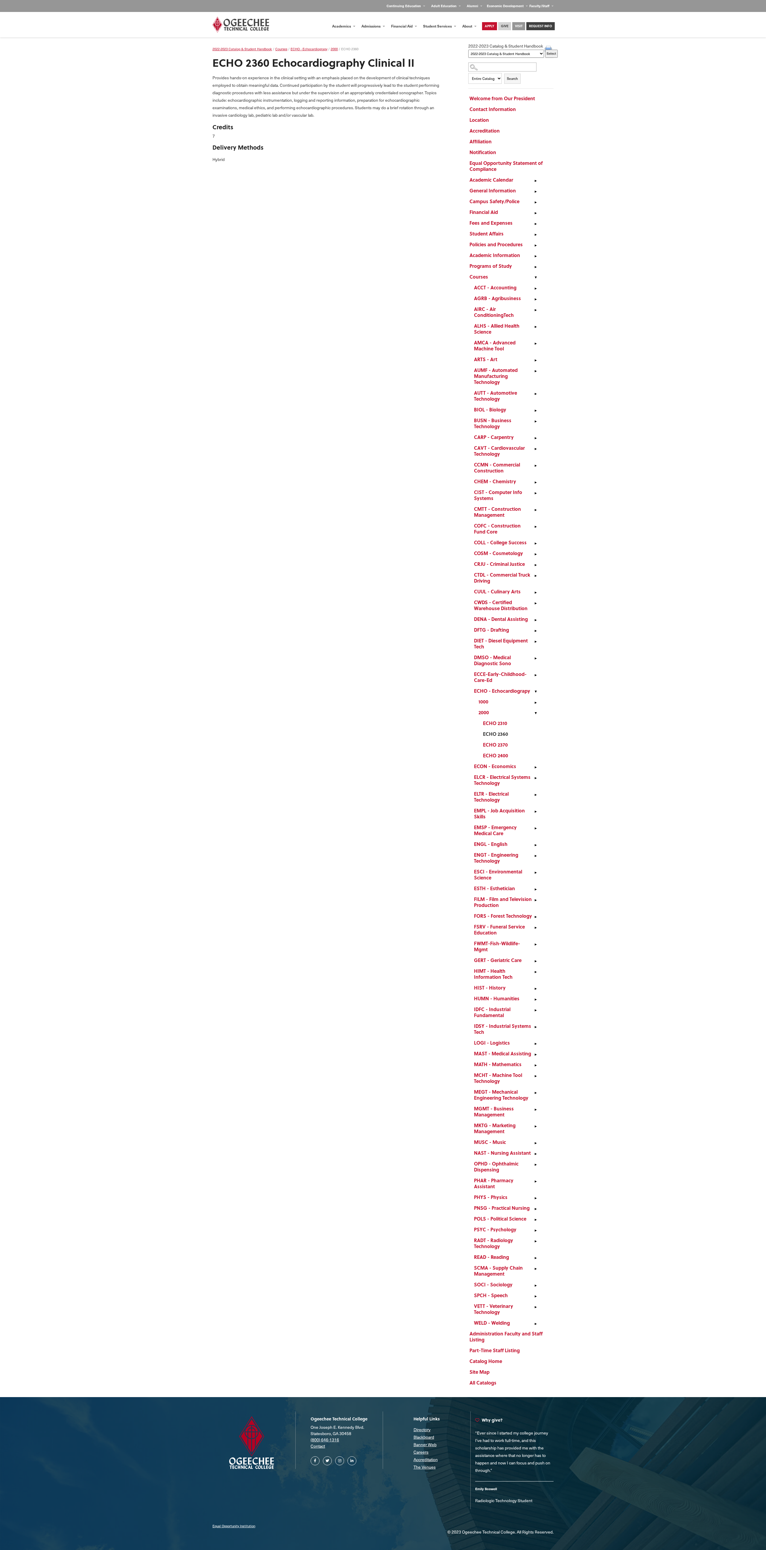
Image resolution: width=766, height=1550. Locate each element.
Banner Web (425, 1444)
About (467, 26)
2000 (483, 712)
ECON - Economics (495, 766)
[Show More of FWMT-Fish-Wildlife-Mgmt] (536, 944)
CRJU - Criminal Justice (499, 563)
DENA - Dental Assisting (501, 619)
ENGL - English (490, 844)
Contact (318, 1446)
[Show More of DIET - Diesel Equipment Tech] (536, 642)
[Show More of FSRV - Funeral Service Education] (536, 928)
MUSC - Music (490, 1142)
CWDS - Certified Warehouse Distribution (501, 605)
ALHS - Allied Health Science (496, 328)
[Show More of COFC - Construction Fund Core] (536, 527)
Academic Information (494, 255)
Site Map (479, 1371)
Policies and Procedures (496, 244)
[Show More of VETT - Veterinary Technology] (536, 1307)
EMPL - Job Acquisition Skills (499, 813)
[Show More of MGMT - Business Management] (536, 1110)
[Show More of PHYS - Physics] (536, 1198)
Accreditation (484, 130)
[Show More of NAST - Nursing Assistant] (536, 1154)
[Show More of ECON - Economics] (536, 767)
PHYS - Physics (490, 1197)
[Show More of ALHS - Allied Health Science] (536, 327)
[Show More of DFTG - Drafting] (536, 631)
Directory (422, 1429)
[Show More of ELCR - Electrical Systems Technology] (536, 778)
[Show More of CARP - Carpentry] (536, 438)
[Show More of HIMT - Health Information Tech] (536, 972)
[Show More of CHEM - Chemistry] (536, 482)
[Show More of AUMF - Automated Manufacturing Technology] (536, 371)
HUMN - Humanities (496, 998)
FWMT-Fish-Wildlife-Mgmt (497, 946)
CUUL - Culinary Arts (497, 591)
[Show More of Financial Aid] (536, 213)
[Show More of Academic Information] (536, 256)
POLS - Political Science (500, 1218)
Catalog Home (485, 1361)
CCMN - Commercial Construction (497, 467)
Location (479, 119)
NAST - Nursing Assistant (502, 1152)
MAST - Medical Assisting (502, 1053)
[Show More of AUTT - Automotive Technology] (536, 394)
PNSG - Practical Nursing (502, 1207)
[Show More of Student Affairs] (536, 235)
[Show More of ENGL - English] (536, 845)
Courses (478, 276)
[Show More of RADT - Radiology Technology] (536, 1241)
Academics (342, 26)
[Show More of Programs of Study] (536, 267)
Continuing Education (404, 6)
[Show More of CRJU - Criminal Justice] (536, 565)
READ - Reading (491, 1256)
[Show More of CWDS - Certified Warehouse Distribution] (536, 603)
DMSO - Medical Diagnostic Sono (492, 660)
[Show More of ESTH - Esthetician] (536, 889)
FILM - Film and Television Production (503, 902)
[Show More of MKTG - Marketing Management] (536, 1126)
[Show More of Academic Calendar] (536, 181)
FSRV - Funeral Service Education (499, 929)
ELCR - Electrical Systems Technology (502, 780)
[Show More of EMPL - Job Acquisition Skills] (536, 811)
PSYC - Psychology (495, 1229)
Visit (518, 26)
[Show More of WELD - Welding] (536, 1324)
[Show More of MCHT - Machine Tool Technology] (536, 1076)
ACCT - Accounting (495, 287)
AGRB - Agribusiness (497, 298)
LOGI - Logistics (492, 1042)
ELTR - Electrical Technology (491, 796)
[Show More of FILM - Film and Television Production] (536, 900)
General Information (492, 190)
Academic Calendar (491, 179)
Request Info (540, 26)
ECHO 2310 (495, 723)
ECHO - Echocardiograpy (502, 690)
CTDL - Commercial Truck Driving (502, 577)
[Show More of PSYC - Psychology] (536, 1230)
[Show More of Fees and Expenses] (536, 224)
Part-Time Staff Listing (494, 1350)
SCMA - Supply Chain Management (498, 1270)
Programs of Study (490, 265)
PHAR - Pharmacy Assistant (493, 1183)
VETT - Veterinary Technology (493, 1309)
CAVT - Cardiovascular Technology (499, 450)
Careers (421, 1452)
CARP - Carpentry (494, 437)
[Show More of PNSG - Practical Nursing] (536, 1209)
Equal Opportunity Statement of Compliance (506, 165)
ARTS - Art (485, 359)
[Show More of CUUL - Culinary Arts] (536, 592)
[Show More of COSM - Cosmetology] (536, 554)
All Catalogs (482, 1382)
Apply (489, 26)
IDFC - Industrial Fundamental (492, 1012)
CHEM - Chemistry (495, 481)
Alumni (473, 6)
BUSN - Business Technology (492, 423)
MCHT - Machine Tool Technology (498, 1078)
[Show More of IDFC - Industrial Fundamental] (536, 1010)
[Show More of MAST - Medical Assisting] (536, 1054)
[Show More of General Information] (536, 191)
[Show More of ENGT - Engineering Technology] (536, 856)
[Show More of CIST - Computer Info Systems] (536, 493)
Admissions (371, 26)
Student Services (438, 26)
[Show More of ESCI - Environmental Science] (536, 873)
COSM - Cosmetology (498, 553)
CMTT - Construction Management (497, 511)
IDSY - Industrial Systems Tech (502, 1028)
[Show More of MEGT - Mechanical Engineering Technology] (536, 1093)
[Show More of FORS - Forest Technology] (536, 917)
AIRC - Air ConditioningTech (494, 312)
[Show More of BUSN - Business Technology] (536, 421)
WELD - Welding (492, 1322)
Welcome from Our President (502, 98)
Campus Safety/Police (494, 201)
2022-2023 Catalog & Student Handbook (242, 48)
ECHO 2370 (495, 744)
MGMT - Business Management (494, 1111)
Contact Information (492, 109)
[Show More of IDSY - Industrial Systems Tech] (536, 1027)
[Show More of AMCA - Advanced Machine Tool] (536, 344)
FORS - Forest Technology (503, 915)
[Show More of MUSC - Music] (536, 1143)
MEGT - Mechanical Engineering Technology (501, 1094)
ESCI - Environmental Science (498, 874)
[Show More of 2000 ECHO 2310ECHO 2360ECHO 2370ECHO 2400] (536, 713)
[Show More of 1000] (536, 703)
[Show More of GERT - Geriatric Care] (536, 961)
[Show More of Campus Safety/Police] (536, 202)
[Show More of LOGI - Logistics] (536, 1044)
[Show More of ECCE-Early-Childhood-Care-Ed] (536, 675)
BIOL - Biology (490, 409)
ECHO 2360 (495, 733)
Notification (482, 152)
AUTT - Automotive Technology (495, 395)
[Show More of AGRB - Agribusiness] (536, 299)
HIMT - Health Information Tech (493, 973)
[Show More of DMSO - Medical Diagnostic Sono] (536, 658)
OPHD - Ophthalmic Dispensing (496, 1166)
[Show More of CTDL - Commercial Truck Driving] (536, 576)
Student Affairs (486, 233)
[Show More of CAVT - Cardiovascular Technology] (536, 449)
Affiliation (480, 141)
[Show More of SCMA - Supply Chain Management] (536, 1269)
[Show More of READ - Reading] (536, 1258)
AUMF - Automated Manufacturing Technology (496, 376)
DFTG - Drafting (491, 629)
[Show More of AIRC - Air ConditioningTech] (536, 310)
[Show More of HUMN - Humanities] (536, 999)
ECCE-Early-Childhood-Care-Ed (500, 677)
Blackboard (424, 1437)
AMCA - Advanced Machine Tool (495, 345)
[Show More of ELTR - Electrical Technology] (536, 795)
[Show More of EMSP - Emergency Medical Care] (536, 828)
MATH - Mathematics (498, 1064)
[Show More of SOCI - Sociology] (536, 1285)
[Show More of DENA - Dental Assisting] (536, 620)
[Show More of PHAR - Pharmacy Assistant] (536, 1181)
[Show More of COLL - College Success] (536, 543)
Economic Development (506, 6)
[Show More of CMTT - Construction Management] (536, 510)
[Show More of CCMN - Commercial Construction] (536, 466)
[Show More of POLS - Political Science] (536, 1220)
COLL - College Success (500, 542)
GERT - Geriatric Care (498, 960)
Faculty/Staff (539, 6)
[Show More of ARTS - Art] (536, 360)
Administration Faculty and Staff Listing (505, 1336)
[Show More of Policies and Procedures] (536, 245)
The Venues (425, 1467)
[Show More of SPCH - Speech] (536, 1296)
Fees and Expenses (491, 222)
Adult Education (444, 6)
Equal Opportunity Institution (233, 1525)
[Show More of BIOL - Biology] (536, 411)
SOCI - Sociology (493, 1284)
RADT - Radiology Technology (493, 1243)
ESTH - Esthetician (494, 888)
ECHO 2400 (495, 755)
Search (512, 78)
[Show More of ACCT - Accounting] (536, 288)
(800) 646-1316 (325, 1440)
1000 (483, 701)
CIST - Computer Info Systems (498, 495)
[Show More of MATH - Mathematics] (536, 1065)
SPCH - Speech (491, 1295)
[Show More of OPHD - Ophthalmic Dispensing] (536, 1165)
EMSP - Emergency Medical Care (495, 830)
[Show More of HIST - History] (536, 989)
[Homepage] (240, 25)
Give (504, 26)
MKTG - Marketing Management (495, 1128)
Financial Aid (402, 26)
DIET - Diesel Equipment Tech (501, 643)
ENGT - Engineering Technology (496, 857)
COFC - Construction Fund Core (497, 528)
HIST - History (490, 987)
